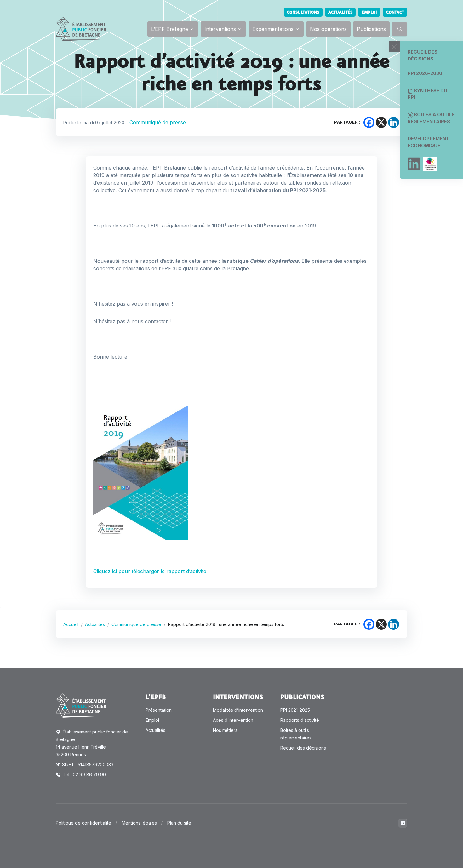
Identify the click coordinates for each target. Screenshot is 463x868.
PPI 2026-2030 (425, 73)
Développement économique (428, 142)
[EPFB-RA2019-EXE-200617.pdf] (140, 472)
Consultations (303, 12)
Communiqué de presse (157, 122)
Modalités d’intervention (238, 710)
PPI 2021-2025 (295, 710)
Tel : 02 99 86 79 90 (83, 774)
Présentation (159, 710)
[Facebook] (368, 122)
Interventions (220, 29)
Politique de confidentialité (83, 822)
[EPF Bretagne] (81, 29)
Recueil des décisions (422, 55)
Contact (395, 12)
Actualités (340, 12)
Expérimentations (273, 29)
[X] (381, 122)
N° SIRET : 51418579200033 (84, 764)
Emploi (369, 12)
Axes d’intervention (233, 720)
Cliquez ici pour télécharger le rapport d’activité (150, 571)
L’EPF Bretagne (169, 29)
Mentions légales (139, 822)
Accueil (70, 624)
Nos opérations (328, 29)
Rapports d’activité (299, 720)
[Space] (81, 705)
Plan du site (179, 822)
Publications (371, 29)
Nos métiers (225, 730)
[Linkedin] (414, 164)
